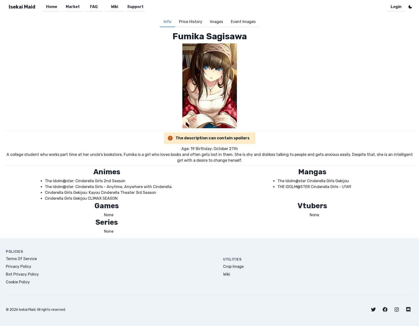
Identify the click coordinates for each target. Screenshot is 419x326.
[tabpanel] (209, 132)
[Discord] (408, 309)
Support (135, 6)
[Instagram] (397, 309)
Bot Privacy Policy (22, 274)
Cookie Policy (18, 282)
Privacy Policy (18, 266)
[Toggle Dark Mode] (410, 7)
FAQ (93, 6)
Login (396, 6)
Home (51, 6)
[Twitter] (373, 309)
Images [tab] (216, 21)
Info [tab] (167, 21)
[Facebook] (385, 309)
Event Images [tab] (243, 21)
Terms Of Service (21, 258)
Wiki (114, 6)
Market (73, 6)
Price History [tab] (190, 21)
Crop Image (233, 266)
